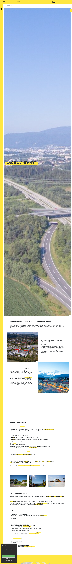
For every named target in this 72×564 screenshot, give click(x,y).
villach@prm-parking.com (34, 533)
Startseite (8, 5)
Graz (43, 461)
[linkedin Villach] (1, 9)
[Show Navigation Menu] (3, 1)
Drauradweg (22, 426)
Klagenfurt (26, 461)
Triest (11, 462)
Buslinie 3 (13, 437)
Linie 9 (14, 443)
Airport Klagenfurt (28, 377)
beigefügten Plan (43, 515)
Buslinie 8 (13, 439)
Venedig (17, 462)
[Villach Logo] (53, 1)
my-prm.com (38, 532)
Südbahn (28, 451)
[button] (9, 560)
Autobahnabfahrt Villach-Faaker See (23, 454)
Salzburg (49, 461)
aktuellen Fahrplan (33, 447)
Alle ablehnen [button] (8, 558)
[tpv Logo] (18, 1)
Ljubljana (36, 461)
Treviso (26, 462)
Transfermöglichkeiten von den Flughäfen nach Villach (29, 465)
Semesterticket (37, 504)
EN (69, 1)
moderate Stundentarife (42, 503)
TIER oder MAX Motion (49, 429)
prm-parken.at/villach (27, 526)
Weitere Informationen (5, 553)
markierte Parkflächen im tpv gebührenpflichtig (55, 496)
